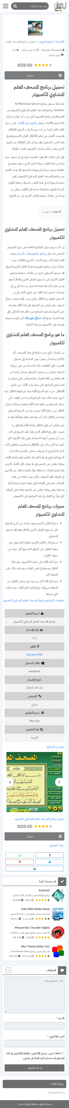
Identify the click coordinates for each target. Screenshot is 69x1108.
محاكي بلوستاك (33, 318)
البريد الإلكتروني (55, 1036)
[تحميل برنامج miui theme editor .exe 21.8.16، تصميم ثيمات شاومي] (34, 951)
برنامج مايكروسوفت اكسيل (32, 254)
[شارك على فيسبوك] (50, 855)
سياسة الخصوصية (57, 1092)
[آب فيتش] (59, 6)
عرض (46, 211)
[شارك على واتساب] (20, 855)
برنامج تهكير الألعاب (27, 123)
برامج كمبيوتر (46, 41)
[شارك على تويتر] (50, 862)
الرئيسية (60, 41)
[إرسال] (15, 6)
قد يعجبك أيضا (47, 881)
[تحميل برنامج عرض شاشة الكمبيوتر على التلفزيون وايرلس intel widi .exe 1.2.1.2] (34, 914)
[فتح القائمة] (5, 6)
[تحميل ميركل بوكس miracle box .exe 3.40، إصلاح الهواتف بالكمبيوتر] (34, 932)
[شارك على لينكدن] (34, 868)
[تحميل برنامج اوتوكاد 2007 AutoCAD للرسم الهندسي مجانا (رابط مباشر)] (34, 895)
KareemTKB (34, 654)
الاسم (60, 1018)
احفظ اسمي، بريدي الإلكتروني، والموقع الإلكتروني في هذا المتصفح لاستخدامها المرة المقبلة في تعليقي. (35, 1055)
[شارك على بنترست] (20, 862)
